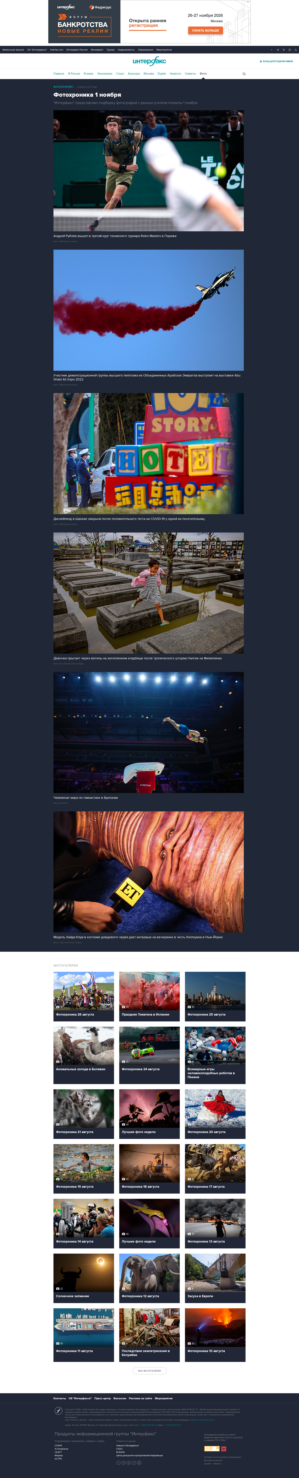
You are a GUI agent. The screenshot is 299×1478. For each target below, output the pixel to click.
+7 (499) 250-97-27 (172, 1425)
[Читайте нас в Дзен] (118, 1463)
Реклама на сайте (140, 1398)
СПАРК (58, 1445)
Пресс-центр (102, 1398)
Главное (58, 73)
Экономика (104, 73)
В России (74, 73)
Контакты (59, 1398)
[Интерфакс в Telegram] (123, 1463)
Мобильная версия (13, 49)
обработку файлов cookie (201, 1420)
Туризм (111, 49)
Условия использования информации (222, 1457)
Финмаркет (97, 49)
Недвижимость (126, 49)
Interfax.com (56, 49)
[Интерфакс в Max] (139, 1463)
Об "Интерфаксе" (37, 49)
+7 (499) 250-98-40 (148, 1425)
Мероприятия (164, 49)
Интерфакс (149, 61)
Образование (145, 49)
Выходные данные (213, 1460)
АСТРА (58, 1458)
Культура (134, 73)
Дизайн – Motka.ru (213, 1463)
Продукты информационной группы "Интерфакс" (105, 1434)
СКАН (119, 1449)
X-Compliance (61, 1449)
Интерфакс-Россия (77, 49)
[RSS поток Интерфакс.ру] (134, 1463)
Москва (149, 73)
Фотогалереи (63, 87)
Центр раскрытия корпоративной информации (139, 1455)
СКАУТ (58, 1452)
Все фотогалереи (149, 1370)
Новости (175, 73)
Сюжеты (190, 73)
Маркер (59, 1455)
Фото (203, 73)
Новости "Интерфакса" (127, 1445)
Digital (162, 73)
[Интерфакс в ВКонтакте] (129, 1463)
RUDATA (120, 1452)
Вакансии (120, 1398)
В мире (88, 73)
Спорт (120, 73)
